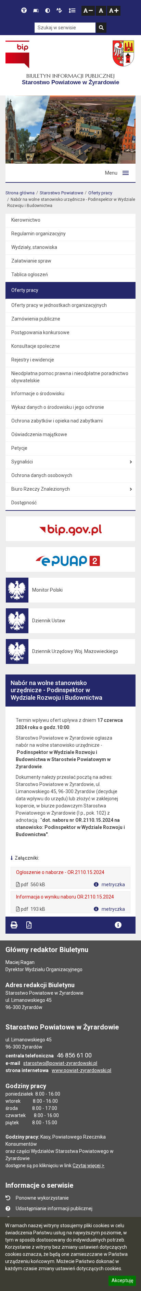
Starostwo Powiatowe (61, 192)
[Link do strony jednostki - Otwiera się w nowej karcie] (124, 54)
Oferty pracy (100, 192)
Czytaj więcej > (88, 1165)
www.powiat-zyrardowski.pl (81, 1070)
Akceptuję (122, 1281)
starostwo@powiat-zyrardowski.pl (60, 1063)
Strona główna (20, 192)
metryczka (113, 884)
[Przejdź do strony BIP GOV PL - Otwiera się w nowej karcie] (17, 54)
